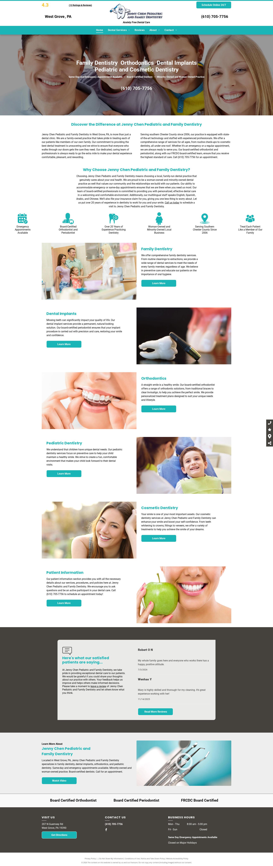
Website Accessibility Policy (177, 858)
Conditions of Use (132, 858)
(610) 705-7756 (214, 16)
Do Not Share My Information (111, 858)
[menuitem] (100, 30)
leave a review (98, 686)
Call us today (172, 202)
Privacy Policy (90, 858)
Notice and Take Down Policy (153, 858)
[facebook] (106, 830)
